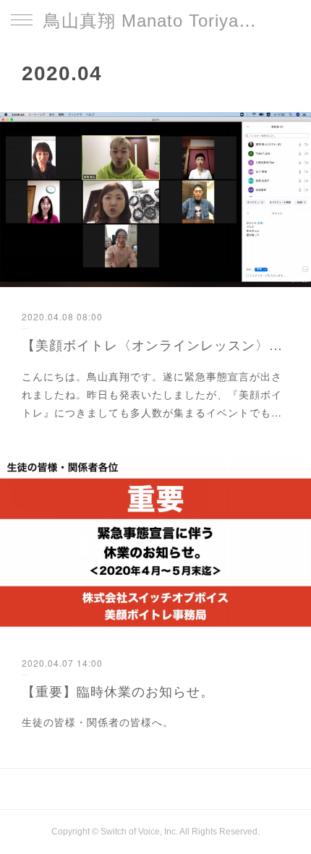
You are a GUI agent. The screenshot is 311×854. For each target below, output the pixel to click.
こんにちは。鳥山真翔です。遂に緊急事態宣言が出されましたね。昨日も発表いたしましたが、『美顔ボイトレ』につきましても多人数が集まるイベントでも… (152, 394)
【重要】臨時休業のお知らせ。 (118, 690)
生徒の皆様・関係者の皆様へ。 (98, 721)
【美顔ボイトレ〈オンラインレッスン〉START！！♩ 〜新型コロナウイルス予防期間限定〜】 (155, 344)
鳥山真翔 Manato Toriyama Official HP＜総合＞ (155, 20)
